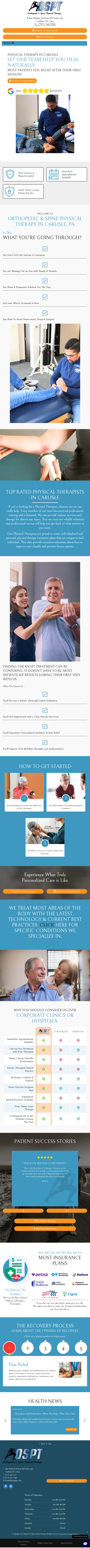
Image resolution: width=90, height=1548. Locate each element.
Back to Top (46, 1444)
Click (47, 925)
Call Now (24, 891)
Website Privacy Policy (45, 1543)
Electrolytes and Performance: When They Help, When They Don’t (45, 1413)
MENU (7, 43)
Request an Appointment (68, 891)
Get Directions (67, 1481)
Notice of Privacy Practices (23, 1543)
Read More (71, 1429)
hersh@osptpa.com (13, 1480)
